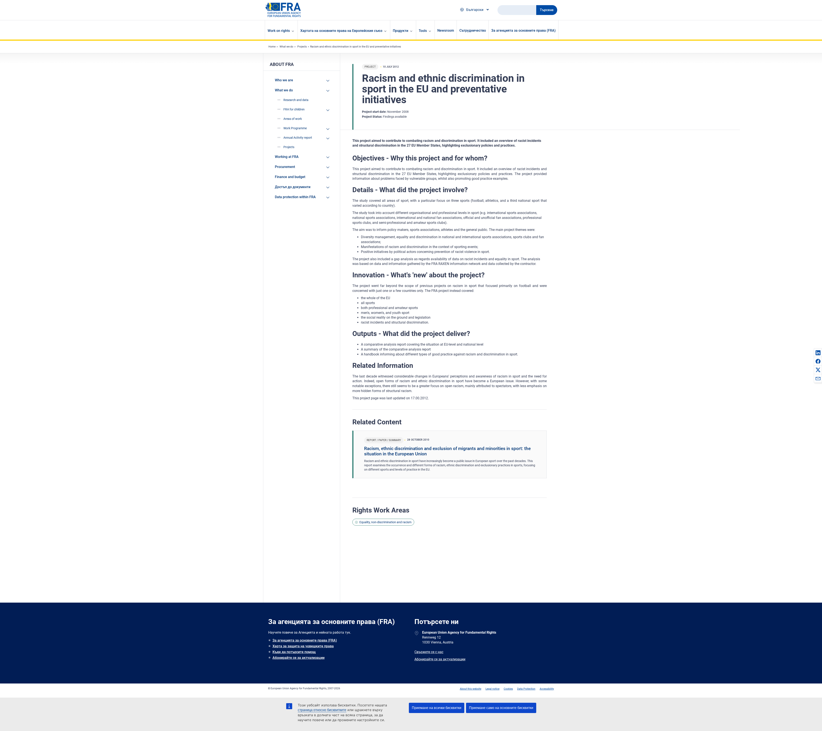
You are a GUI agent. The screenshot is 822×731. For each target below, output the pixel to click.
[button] (818, 352)
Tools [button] (423, 31)
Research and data (295, 100)
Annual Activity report (297, 137)
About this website (470, 688)
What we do (286, 46)
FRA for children (294, 109)
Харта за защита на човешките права (303, 646)
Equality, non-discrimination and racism (385, 522)
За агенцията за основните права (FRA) (523, 30)
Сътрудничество (472, 30)
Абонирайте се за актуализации (299, 658)
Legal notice (492, 688)
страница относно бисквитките (322, 710)
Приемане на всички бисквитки (436, 708)
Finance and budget (290, 177)
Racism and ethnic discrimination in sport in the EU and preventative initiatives (355, 46)
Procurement (285, 167)
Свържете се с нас (428, 652)
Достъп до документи (292, 187)
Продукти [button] (400, 31)
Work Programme (295, 128)
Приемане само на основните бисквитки (501, 708)
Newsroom (445, 30)
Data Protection (526, 688)
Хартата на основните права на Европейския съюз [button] (341, 31)
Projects (302, 46)
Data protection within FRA (295, 197)
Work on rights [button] (279, 31)
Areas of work (292, 118)
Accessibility (547, 688)
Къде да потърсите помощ (294, 652)
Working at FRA (287, 157)
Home (271, 46)
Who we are (284, 80)
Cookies (508, 688)
